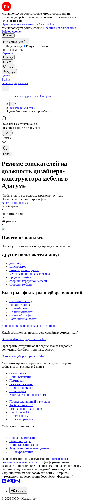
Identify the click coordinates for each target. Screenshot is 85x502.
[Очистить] (7, 133)
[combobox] (20, 124)
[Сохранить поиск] (5, 148)
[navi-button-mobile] (5, 88)
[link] (8, 66)
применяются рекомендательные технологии (35, 460)
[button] (6, 76)
